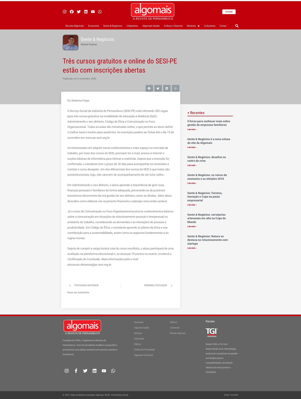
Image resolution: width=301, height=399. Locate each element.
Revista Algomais (75, 25)
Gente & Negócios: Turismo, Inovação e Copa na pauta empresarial (204, 196)
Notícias (191, 25)
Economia (93, 25)
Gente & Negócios (112, 25)
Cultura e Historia (173, 25)
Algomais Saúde (151, 25)
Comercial (174, 327)
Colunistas (209, 25)
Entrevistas (139, 338)
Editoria (137, 344)
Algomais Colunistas (143, 355)
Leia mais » (192, 129)
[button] (237, 26)
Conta (223, 25)
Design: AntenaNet (231, 395)
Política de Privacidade (144, 349)
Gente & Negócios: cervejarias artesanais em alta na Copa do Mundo (206, 218)
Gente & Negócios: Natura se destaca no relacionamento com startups (207, 240)
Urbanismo (132, 25)
